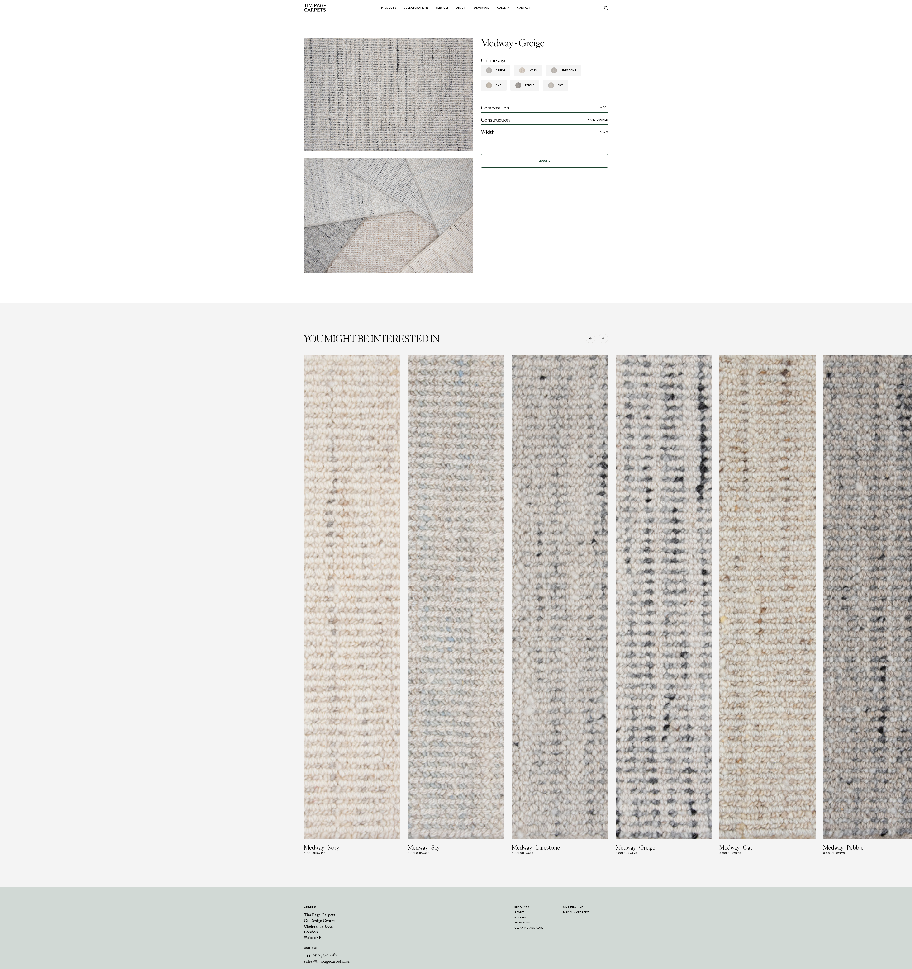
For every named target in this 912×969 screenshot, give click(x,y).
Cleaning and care (529, 927)
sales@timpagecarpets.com (327, 962)
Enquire (545, 160)
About (519, 912)
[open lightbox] (388, 94)
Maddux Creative (576, 912)
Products (521, 907)
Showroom (522, 922)
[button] (590, 338)
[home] (324, 7)
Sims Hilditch (573, 906)
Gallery (520, 917)
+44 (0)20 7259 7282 (320, 955)
